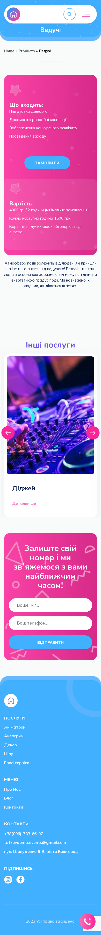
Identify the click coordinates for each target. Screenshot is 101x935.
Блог (8, 798)
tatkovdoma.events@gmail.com (35, 842)
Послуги (14, 718)
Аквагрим (14, 735)
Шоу (8, 753)
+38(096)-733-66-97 (23, 833)
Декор (10, 744)
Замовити (47, 163)
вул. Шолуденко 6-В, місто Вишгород (41, 851)
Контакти (13, 807)
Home (9, 51)
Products (27, 51)
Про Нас (12, 789)
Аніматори (14, 727)
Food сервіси (16, 762)
